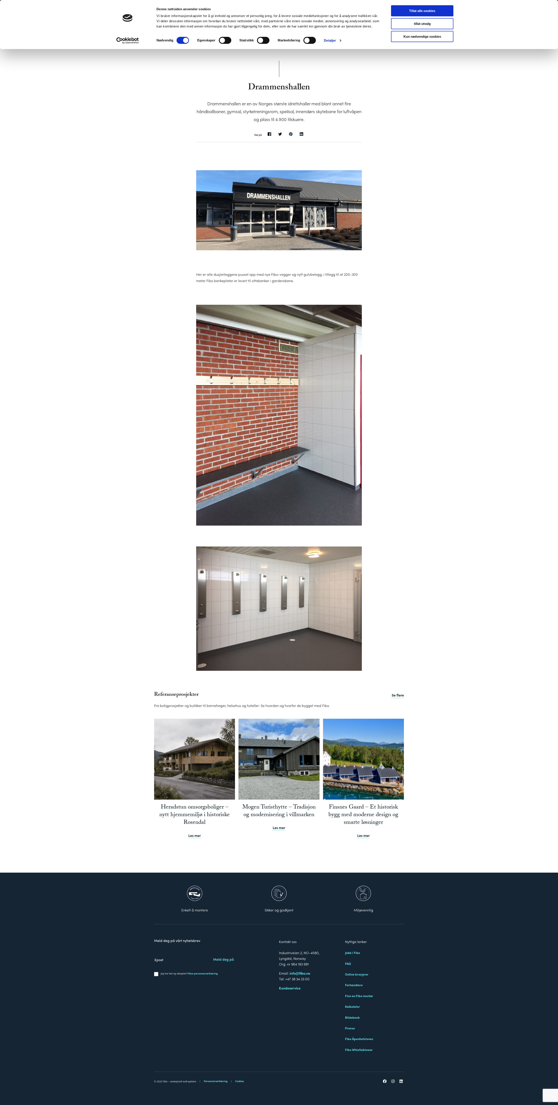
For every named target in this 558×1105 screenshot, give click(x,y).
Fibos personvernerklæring (202, 973)
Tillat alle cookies (422, 11)
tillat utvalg (422, 24)
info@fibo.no (300, 973)
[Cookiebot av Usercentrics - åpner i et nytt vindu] (128, 40)
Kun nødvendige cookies (422, 36)
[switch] (225, 40)
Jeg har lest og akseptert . (189, 973)
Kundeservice (290, 988)
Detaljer (330, 40)
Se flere (398, 695)
